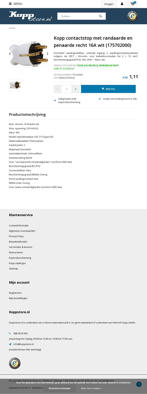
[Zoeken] (100, 16)
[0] (132, 4)
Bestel (110, 89)
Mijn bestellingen (18, 298)
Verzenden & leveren (20, 247)
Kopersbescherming (20, 257)
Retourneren (16, 252)
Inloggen (109, 4)
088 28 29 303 (20, 333)
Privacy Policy (16, 236)
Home (12, 28)
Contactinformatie (19, 225)
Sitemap (13, 268)
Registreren (15, 292)
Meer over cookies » (91, 388)
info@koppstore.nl (23, 344)
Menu (17, 4)
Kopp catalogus (17, 263)
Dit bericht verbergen (59, 388)
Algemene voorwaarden (22, 230)
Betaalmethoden (18, 241)
